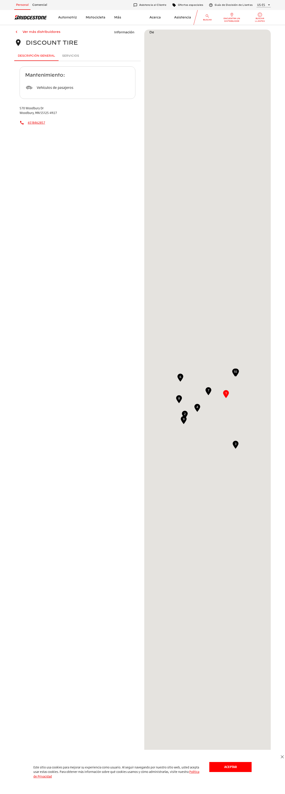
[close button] (282, 757)
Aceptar (230, 767)
